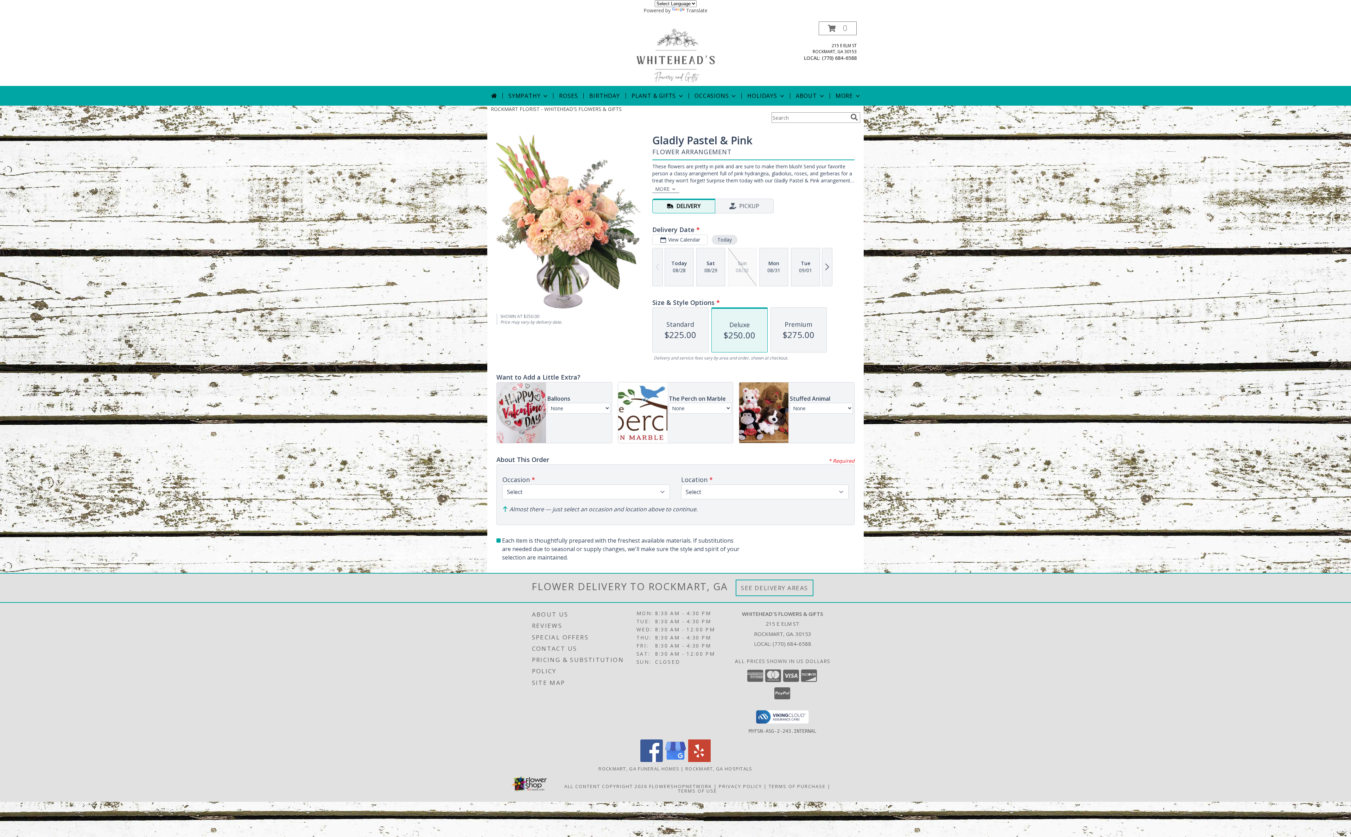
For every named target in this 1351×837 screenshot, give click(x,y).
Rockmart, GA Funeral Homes (638, 769)
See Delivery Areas (774, 588)
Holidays (762, 96)
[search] (854, 117)
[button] (838, 28)
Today (724, 239)
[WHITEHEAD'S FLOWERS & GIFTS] (675, 53)
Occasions (711, 96)
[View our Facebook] (651, 760)
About (806, 96)
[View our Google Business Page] (675, 760)
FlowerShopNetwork (680, 786)
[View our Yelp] (699, 760)
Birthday (604, 96)
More (844, 96)
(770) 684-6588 (839, 58)
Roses (568, 96)
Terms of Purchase (797, 786)
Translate (697, 10)
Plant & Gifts (654, 96)
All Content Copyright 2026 (605, 786)
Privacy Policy (740, 786)
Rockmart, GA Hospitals (719, 769)
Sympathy (524, 96)
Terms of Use (697, 791)
